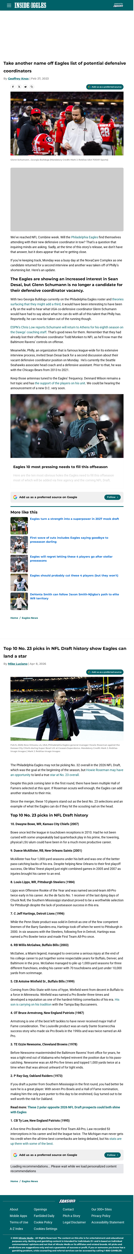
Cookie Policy (43, 1222)
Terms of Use (19, 1222)
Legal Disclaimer (74, 1222)
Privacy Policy (100, 1216)
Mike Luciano (17, 663)
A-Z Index (16, 1229)
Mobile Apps (18, 1216)
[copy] (31, 86)
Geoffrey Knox (18, 78)
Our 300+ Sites (101, 1209)
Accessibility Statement (107, 1222)
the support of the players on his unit (60, 383)
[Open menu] (9, 5)
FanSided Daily (44, 1216)
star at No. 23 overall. (65, 775)
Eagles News (30, 617)
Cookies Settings (45, 1229)
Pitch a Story (71, 1216)
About (14, 1209)
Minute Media (25, 1238)
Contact (68, 1209)
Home (14, 617)
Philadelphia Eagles (84, 237)
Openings (40, 1209)
